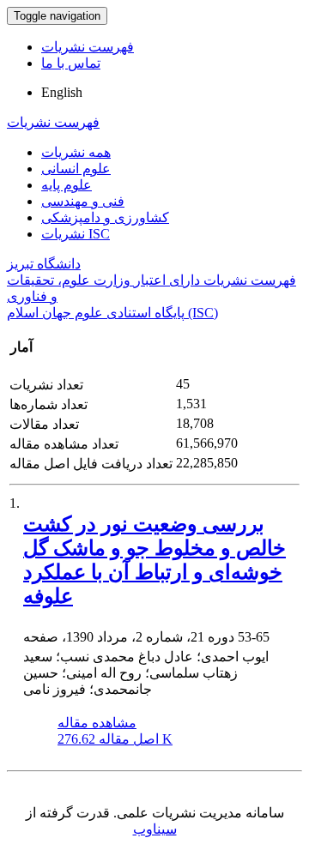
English (61, 92)
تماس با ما (70, 63)
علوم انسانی (76, 168)
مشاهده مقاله (97, 722)
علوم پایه (66, 185)
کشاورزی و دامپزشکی (105, 217)
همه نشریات (76, 152)
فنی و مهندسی (82, 201)
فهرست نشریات (87, 46)
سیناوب (155, 829)
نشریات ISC (75, 233)
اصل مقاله (115, 739)
